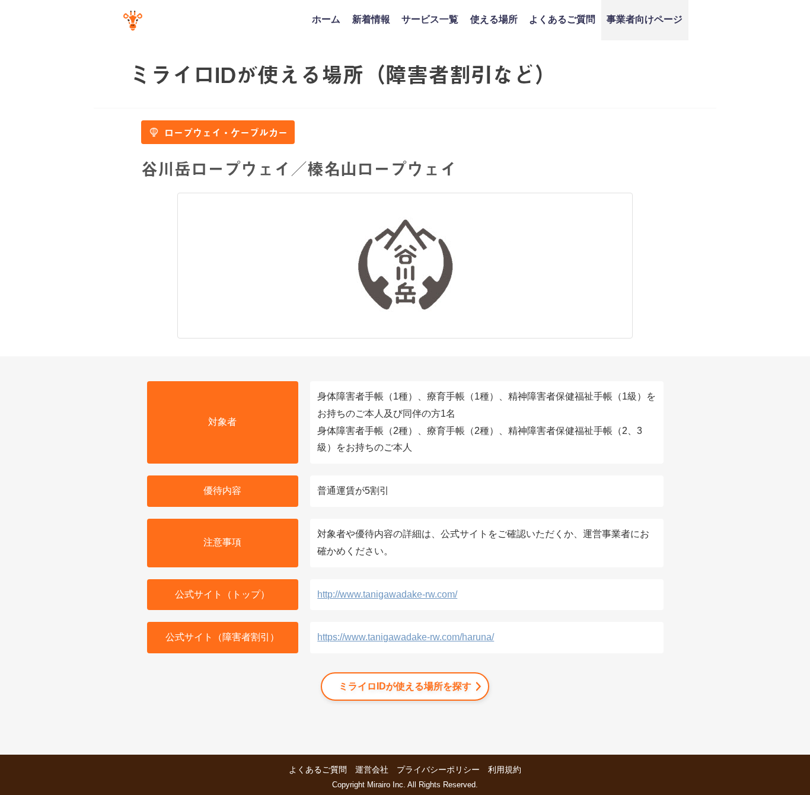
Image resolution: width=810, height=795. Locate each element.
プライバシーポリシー (438, 769)
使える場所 (494, 19)
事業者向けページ (645, 19)
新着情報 (371, 19)
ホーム (326, 19)
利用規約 (504, 769)
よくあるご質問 (562, 19)
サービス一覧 (429, 19)
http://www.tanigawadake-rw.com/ (387, 594)
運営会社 (371, 769)
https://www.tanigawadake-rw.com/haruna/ (405, 637)
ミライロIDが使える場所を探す (405, 686)
